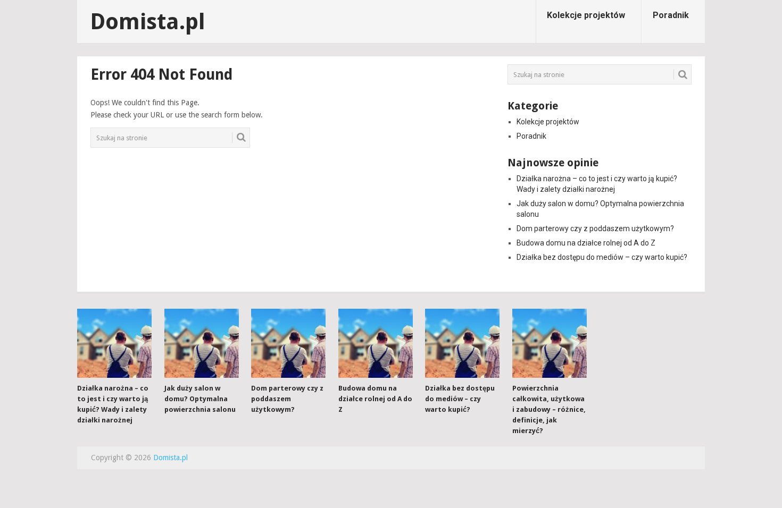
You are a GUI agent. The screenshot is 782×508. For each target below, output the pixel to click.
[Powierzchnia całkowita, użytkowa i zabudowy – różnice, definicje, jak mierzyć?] (549, 343)
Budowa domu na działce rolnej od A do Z (586, 243)
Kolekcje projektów (586, 15)
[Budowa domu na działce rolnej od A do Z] (375, 343)
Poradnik (671, 15)
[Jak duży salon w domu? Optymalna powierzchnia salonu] (201, 343)
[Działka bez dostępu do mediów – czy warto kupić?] (462, 343)
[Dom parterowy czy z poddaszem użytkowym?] (288, 343)
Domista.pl (147, 22)
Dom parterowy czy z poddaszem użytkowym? (595, 228)
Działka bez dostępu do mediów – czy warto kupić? (602, 257)
